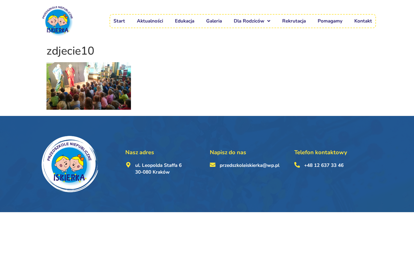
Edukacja (184, 21)
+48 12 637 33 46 (324, 165)
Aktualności (150, 21)
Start (119, 21)
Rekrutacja (294, 21)
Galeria (214, 21)
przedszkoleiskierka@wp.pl (249, 165)
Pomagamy (330, 21)
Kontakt (363, 21)
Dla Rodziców (249, 21)
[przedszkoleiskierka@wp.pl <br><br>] (212, 165)
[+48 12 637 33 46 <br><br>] (297, 165)
